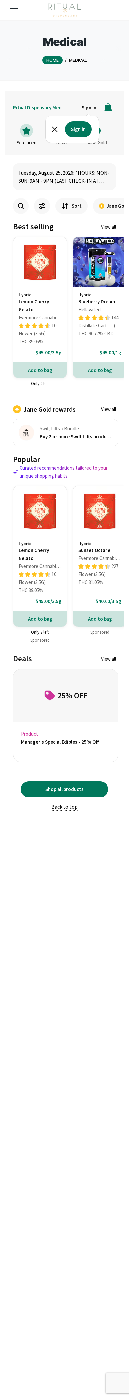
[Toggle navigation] (13, 10)
